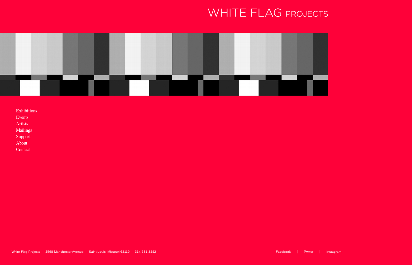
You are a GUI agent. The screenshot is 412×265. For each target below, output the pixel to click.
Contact (23, 149)
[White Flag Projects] (165, 13)
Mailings (24, 130)
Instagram (333, 251)
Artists (22, 124)
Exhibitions (26, 111)
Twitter (308, 251)
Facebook (283, 251)
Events (22, 117)
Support (23, 136)
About (21, 143)
